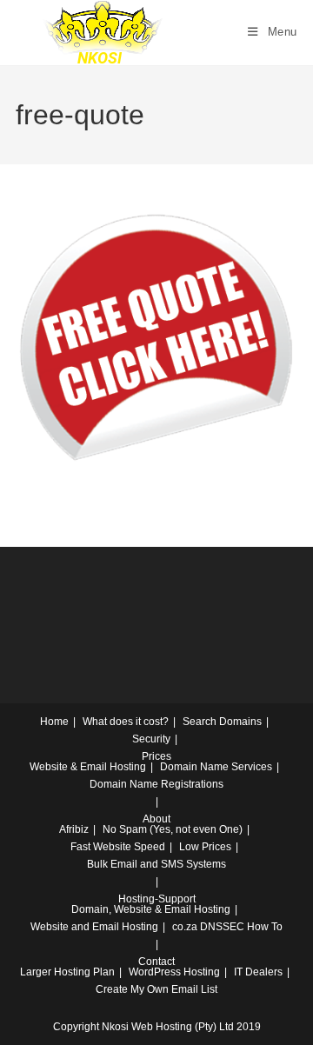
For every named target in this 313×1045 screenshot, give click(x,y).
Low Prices (205, 847)
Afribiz (74, 829)
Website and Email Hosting (94, 927)
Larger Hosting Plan (67, 972)
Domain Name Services (216, 767)
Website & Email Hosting (88, 767)
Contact (156, 961)
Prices (156, 756)
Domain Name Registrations (156, 784)
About (156, 819)
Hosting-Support (157, 899)
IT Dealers (258, 972)
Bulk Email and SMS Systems (156, 864)
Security (151, 739)
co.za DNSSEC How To (227, 927)
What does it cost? (126, 722)
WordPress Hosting (174, 972)
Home (54, 722)
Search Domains (222, 722)
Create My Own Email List (156, 989)
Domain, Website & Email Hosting (150, 909)
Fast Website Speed (117, 847)
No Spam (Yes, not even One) (173, 829)
